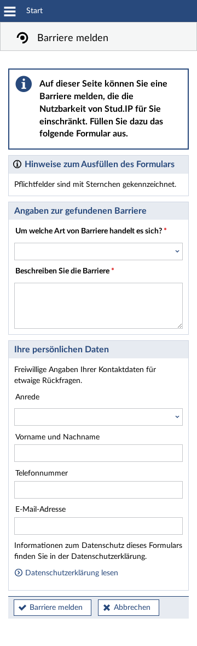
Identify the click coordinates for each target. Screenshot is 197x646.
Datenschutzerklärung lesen (70, 573)
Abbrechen (132, 607)
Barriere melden (56, 607)
